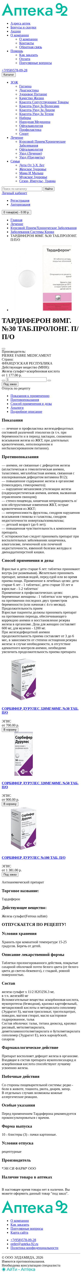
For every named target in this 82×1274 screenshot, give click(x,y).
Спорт (24, 133)
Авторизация (20, 204)
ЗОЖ (14, 82)
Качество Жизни (31, 98)
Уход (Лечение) (30, 153)
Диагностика (29, 90)
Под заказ (10, 384)
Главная (16, 220)
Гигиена (25, 86)
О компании (19, 35)
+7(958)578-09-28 (14, 70)
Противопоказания (24, 400)
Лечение (16, 137)
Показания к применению (29, 396)
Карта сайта (19, 1232)
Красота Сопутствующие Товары (44, 102)
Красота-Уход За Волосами (39, 106)
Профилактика (30, 130)
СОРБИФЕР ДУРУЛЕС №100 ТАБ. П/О (33, 857)
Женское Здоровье (32, 169)
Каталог (8, 74)
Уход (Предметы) (32, 157)
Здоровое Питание (33, 94)
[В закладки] (3, 348)
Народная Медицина (34, 122)
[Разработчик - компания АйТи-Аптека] (18, 1270)
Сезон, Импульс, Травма (37, 181)
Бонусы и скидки (23, 27)
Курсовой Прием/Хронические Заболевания (43, 228)
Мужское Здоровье (33, 177)
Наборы (25, 118)
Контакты (26, 43)
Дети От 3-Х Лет (31, 165)
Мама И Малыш (31, 173)
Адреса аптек (20, 23)
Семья (15, 161)
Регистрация (19, 200)
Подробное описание (26, 411)
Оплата (24, 59)
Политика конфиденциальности (34, 1248)
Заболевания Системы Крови (32, 232)
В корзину (10, 729)
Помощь (16, 51)
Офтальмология (31, 126)
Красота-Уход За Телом (36, 114)
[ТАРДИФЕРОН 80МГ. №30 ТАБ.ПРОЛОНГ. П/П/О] (43, 310)
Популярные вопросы (35, 63)
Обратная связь (30, 47)
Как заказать (28, 55)
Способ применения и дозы (31, 404)
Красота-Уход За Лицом (37, 110)
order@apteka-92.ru (24, 1244)
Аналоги (17, 407)
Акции (15, 31)
